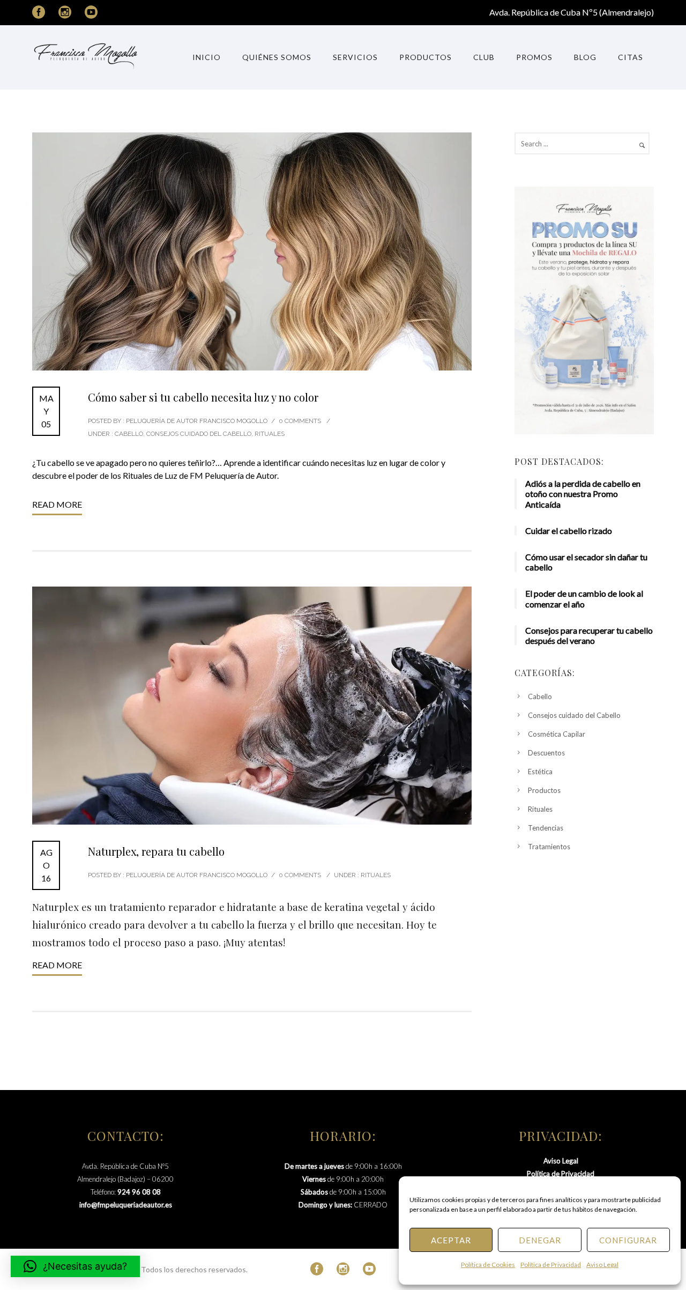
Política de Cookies (488, 1265)
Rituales (270, 434)
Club (484, 57)
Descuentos (546, 752)
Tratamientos (549, 846)
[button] (75, 1266)
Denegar (540, 1240)
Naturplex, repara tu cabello (156, 851)
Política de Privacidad (550, 1265)
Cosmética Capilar (556, 734)
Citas (630, 57)
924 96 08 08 (139, 1192)
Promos (534, 57)
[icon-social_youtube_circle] (91, 12)
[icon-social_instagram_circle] (67, 12)
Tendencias (545, 828)
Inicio (206, 57)
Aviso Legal (602, 1265)
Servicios (355, 57)
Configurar (628, 1240)
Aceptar (451, 1240)
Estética (540, 771)
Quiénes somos (276, 57)
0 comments (300, 421)
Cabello (128, 434)
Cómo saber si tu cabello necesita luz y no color (203, 397)
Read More (57, 504)
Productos (425, 57)
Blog (585, 57)
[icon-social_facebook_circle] (41, 12)
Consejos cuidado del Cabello (198, 434)
